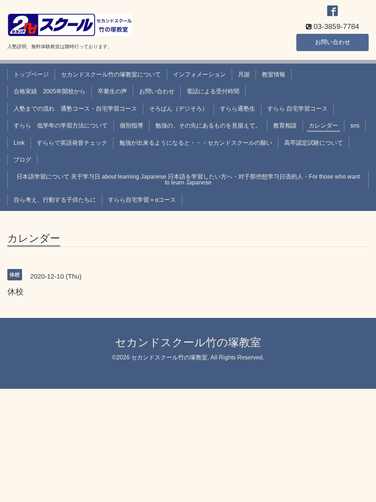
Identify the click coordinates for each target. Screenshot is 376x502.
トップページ (31, 74)
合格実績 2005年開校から (50, 91)
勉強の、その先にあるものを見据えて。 (208, 125)
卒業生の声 (112, 91)
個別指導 (131, 125)
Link (19, 143)
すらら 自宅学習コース (297, 108)
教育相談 (285, 125)
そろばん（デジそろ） (178, 108)
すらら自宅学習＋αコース (142, 200)
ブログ (22, 160)
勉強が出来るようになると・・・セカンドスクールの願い (195, 143)
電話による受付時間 (213, 91)
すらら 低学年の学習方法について (61, 125)
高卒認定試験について (313, 143)
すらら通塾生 (237, 108)
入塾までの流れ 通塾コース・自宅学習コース (75, 108)
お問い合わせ (332, 42)
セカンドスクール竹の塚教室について (111, 74)
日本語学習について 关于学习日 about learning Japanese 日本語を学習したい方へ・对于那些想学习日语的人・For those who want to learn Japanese (188, 179)
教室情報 (273, 74)
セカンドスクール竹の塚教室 (188, 342)
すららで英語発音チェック (72, 143)
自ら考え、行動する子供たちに (55, 200)
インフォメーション (199, 74)
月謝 (244, 74)
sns (354, 125)
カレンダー (323, 125)
